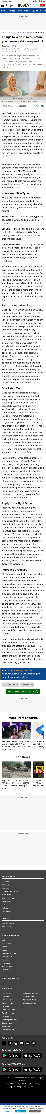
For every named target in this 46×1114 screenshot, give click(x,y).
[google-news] (33, 1043)
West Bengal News (30, 1003)
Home (3, 11)
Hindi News (6, 901)
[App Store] (32, 1055)
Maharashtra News (30, 993)
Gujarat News (7, 1023)
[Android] (36, 1)
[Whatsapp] (37, 106)
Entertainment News (9, 953)
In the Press (6, 895)
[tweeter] (10, 1043)
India (20, 11)
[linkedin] (27, 1043)
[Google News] (8, 106)
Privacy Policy (34, 1084)
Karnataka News (8, 1030)
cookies (8, 1111)
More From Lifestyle (23, 718)
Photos (4, 947)
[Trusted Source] (21, 106)
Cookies (7, 1106)
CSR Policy (17, 1087)
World (27, 11)
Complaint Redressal (10, 891)
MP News (5, 1006)
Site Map (9, 1084)
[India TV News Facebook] (39, 1)
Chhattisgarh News (9, 1020)
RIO (25, 1087)
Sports (35, 11)
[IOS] (34, 1)
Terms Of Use (21, 1084)
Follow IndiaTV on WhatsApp (21, 692)
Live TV (5, 905)
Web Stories (6, 911)
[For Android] (11, 1069)
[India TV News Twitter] (42, 1)
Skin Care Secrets (10, 685)
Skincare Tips (27, 685)
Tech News (6, 960)
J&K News (6, 1026)
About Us (5, 885)
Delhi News (6, 996)
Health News (7, 970)
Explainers (6, 963)
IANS (14, 46)
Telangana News (29, 1000)
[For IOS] (32, 1069)
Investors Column (8, 898)
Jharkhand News (8, 1003)
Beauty (18, 32)
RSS (31, 1087)
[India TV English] (24, 5)
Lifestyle (11, 32)
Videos (12, 11)
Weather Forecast (8, 923)
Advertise (5, 888)
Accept (20, 1111)
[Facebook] (4, 1043)
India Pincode (7, 927)
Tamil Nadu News (8, 1013)
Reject (35, 1111)
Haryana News (7, 1000)
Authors (5, 908)
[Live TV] (42, 5)
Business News (7, 966)
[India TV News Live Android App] (11, 1055)
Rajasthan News (29, 996)
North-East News (8, 1010)
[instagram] (16, 1043)
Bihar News (6, 993)
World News (6, 943)
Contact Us (6, 881)
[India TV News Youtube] (44, 1)
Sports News (7, 957)
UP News (5, 1016)
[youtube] (21, 1043)
